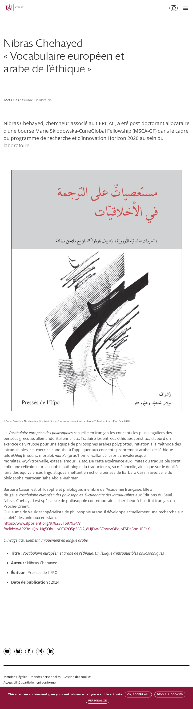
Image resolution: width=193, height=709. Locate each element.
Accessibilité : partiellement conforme (30, 682)
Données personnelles (44, 677)
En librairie (43, 100)
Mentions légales (15, 677)
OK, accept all (138, 694)
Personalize (97, 700)
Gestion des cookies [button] (77, 677)
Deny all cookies (170, 694)
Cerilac (27, 100)
